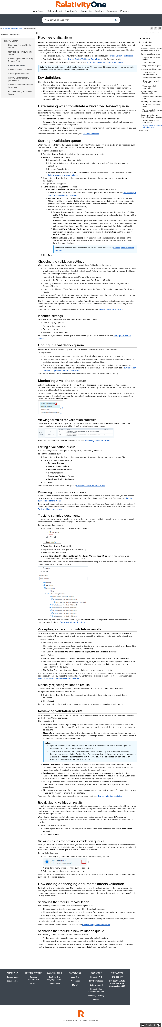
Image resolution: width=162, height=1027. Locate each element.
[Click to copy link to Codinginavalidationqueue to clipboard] (87, 345)
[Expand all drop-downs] (155, 28)
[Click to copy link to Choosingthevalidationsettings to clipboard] (87, 261)
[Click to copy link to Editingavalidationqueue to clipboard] (78, 446)
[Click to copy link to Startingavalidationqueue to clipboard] (84, 140)
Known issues (12, 981)
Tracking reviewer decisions (72, 622)
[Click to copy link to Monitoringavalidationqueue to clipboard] (89, 380)
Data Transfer (54, 973)
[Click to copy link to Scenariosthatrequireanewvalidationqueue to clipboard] (107, 930)
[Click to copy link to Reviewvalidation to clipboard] (76, 37)
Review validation (16, 65)
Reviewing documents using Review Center (21, 60)
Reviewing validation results (97, 440)
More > (33, 983)
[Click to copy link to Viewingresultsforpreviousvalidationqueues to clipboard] (107, 841)
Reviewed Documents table (50, 509)
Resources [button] (112, 11)
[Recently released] (151, 28)
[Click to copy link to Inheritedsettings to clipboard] (66, 315)
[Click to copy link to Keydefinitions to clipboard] (64, 77)
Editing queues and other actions (62, 175)
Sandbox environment (33, 978)
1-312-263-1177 (117, 977)
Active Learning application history (20, 92)
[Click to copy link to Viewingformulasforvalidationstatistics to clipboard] (99, 419)
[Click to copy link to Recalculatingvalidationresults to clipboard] (85, 802)
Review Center (17, 28)
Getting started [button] (54, 11)
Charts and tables (91, 133)
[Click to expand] (50, 407)
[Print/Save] (159, 28)
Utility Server (54, 983)
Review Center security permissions (18, 79)
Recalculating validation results (96, 924)
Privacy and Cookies (80, 1020)
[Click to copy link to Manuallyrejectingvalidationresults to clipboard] (92, 684)
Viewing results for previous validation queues (58, 678)
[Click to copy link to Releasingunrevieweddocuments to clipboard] (89, 492)
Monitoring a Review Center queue (20, 53)
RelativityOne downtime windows (96, 990)
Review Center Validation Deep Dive (84, 59)
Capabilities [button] (86, 11)
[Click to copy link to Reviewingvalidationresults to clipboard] (85, 711)
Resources (96, 973)
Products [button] (124, 11)
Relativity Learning (96, 995)
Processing (75, 981)
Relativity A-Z (96, 977)
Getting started (33, 973)
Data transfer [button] (71, 11)
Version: (4, 34)
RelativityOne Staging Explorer (54, 978)
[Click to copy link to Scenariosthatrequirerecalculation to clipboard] (92, 902)
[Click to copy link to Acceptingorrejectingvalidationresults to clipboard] (104, 629)
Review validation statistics (20, 70)
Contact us (117, 973)
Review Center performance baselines (20, 86)
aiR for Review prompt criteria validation (105, 62)
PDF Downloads (96, 981)
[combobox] (78, 20)
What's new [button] (38, 11)
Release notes (12, 977)
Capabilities (6, 28)
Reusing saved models (18, 74)
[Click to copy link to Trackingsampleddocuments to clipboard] (83, 515)
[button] (116, 20)
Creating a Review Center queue (19, 46)
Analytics (75, 977)
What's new (12, 973)
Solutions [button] (99, 11)
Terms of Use (93, 1020)
